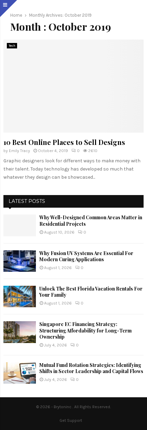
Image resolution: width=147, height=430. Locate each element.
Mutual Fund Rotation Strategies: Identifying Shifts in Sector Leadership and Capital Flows (91, 368)
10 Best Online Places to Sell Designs (64, 142)
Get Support (70, 420)
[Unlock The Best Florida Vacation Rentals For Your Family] (19, 296)
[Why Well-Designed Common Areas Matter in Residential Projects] (19, 225)
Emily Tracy (19, 150)
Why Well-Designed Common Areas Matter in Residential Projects (90, 220)
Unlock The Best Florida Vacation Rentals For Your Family (91, 291)
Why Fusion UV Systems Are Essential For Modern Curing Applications (86, 256)
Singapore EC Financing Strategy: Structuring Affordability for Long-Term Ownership (85, 330)
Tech (12, 46)
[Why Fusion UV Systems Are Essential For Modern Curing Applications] (19, 261)
